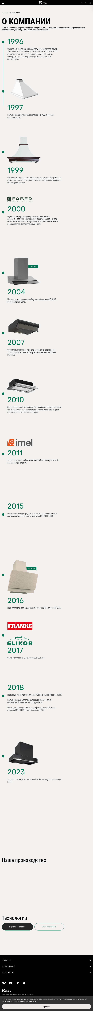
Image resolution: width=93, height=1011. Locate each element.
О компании (15, 12)
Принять (46, 1006)
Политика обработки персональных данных (17, 995)
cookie (33, 1001)
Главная (5, 12)
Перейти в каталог (16, 927)
